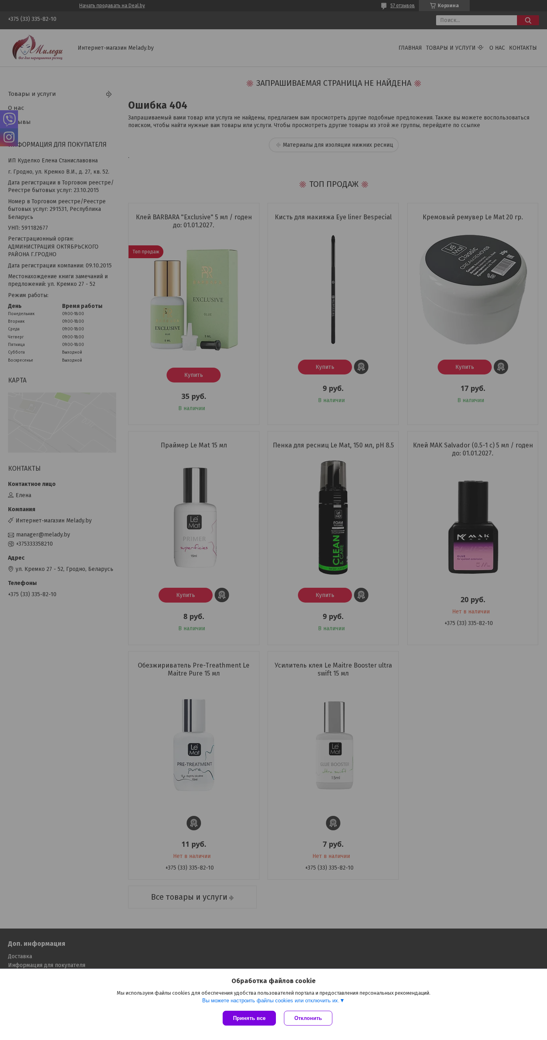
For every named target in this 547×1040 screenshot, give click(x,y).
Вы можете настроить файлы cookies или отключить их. (271, 1001)
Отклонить (308, 1018)
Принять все (249, 1018)
